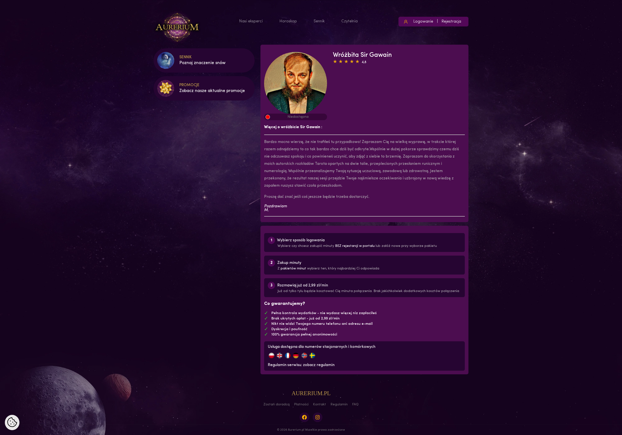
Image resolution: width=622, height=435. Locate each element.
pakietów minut (293, 268)
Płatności (301, 404)
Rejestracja (451, 22)
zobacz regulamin (319, 365)
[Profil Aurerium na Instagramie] (317, 417)
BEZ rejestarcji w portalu (355, 246)
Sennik (319, 21)
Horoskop (288, 21)
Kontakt (319, 404)
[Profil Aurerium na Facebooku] (304, 417)
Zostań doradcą (276, 404)
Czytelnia (349, 21)
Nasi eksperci (251, 21)
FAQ (355, 404)
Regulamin (339, 404)
